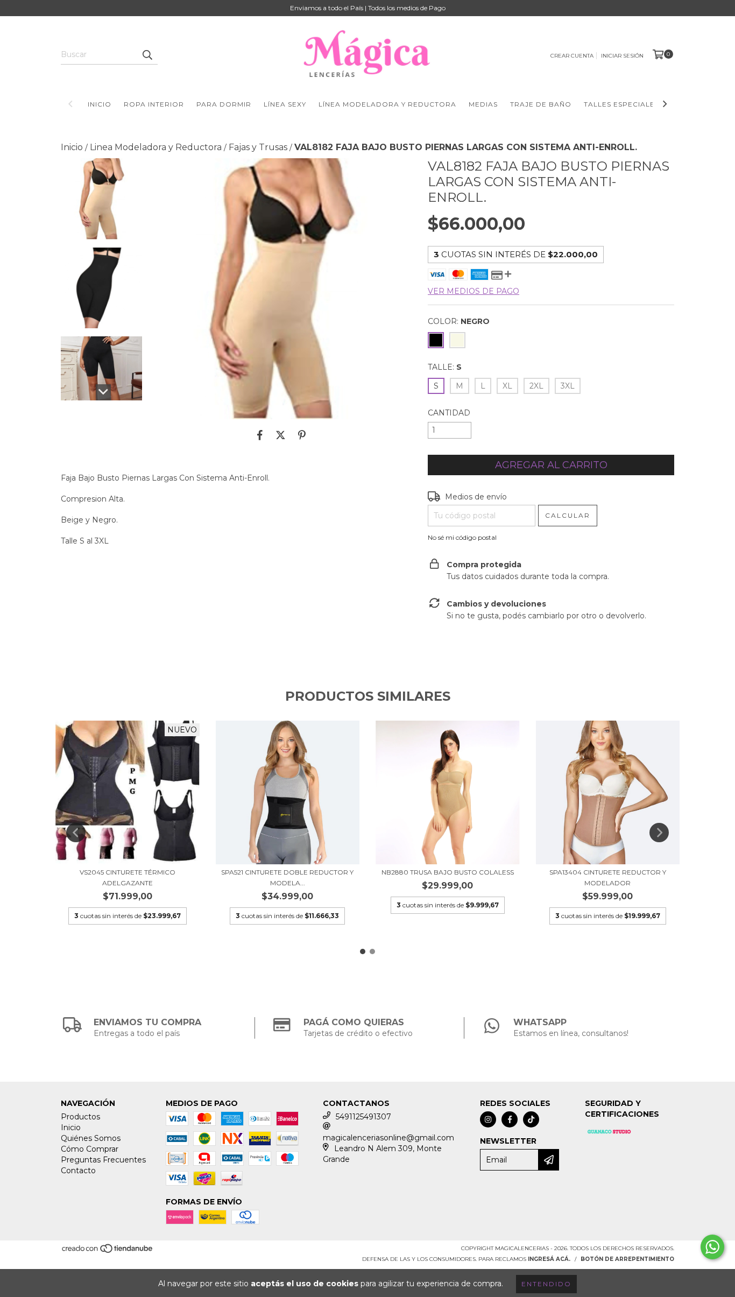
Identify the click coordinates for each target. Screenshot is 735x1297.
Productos (80, 1117)
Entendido (546, 1284)
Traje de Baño (540, 104)
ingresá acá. (549, 1259)
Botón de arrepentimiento (627, 1259)
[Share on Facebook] (260, 435)
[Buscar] (147, 55)
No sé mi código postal (462, 537)
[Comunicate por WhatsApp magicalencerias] (712, 1247)
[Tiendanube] (108, 1252)
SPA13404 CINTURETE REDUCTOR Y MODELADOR (607, 877)
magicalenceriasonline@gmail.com (388, 1138)
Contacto (78, 1170)
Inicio (99, 104)
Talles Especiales (621, 104)
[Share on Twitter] (280, 435)
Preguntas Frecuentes (103, 1160)
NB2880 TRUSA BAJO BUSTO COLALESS (447, 872)
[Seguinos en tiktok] (531, 1119)
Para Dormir (223, 104)
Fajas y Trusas (258, 147)
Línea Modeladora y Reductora (387, 104)
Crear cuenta (571, 55)
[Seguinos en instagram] (488, 1119)
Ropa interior (154, 104)
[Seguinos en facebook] (509, 1119)
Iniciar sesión (622, 55)
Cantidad (449, 413)
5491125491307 (363, 1117)
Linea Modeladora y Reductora (156, 147)
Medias (483, 104)
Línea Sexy (285, 104)
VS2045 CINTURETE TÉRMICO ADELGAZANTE (127, 877)
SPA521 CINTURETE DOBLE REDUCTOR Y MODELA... (287, 877)
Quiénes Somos (91, 1138)
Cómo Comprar (89, 1149)
